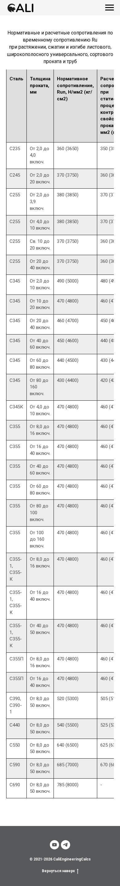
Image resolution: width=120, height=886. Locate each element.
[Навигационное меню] (109, 8)
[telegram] (65, 844)
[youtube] (54, 844)
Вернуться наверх (58, 871)
